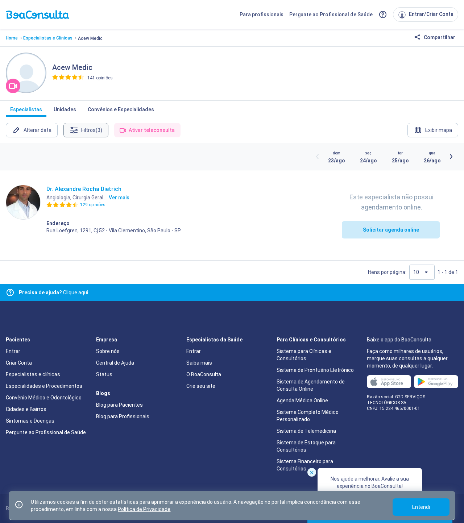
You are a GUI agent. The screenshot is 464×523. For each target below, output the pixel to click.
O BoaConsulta (203, 374)
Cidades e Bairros (26, 409)
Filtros (91, 130)
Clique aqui (53, 292)
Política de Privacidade (144, 509)
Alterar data (37, 130)
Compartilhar (439, 37)
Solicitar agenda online (391, 230)
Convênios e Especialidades (121, 109)
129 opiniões (92, 204)
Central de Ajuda (115, 363)
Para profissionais (261, 14)
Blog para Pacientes (119, 405)
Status (104, 374)
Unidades (65, 109)
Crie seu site (200, 386)
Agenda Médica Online (302, 400)
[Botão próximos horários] (451, 156)
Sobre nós (108, 351)
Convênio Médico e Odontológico (44, 397)
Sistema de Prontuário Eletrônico (315, 370)
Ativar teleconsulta (152, 130)
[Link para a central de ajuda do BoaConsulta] (382, 14)
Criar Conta (19, 363)
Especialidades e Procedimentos (44, 386)
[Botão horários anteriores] (317, 156)
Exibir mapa (438, 130)
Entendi (421, 507)
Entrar (13, 351)
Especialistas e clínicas (33, 374)
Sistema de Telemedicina (306, 431)
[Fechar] (311, 472)
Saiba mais (199, 363)
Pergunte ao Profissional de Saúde (331, 14)
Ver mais (119, 197)
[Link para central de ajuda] (10, 292)
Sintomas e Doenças (30, 421)
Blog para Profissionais (122, 416)
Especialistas (26, 109)
